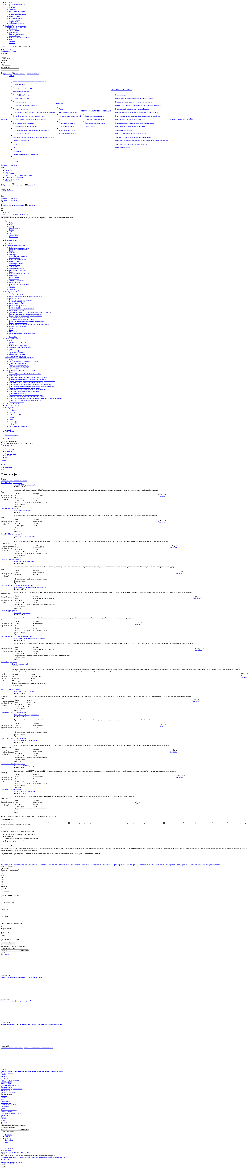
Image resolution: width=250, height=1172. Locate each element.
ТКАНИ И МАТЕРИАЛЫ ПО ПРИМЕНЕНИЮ (25, 374)
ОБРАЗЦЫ (8, 181)
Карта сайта (5, 1159)
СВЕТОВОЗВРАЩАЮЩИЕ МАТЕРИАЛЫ (19, 176)
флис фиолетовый (158, 865)
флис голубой (132, 865)
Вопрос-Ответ (5, 1090)
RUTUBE (8, 455)
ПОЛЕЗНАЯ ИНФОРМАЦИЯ (19, 249)
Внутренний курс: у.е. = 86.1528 (11, 1163)
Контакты (4, 1122)
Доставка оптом (6, 1115)
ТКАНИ (7, 172)
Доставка (4, 1076)
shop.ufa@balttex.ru (9, 445)
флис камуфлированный (211, 865)
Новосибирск (13, 237)
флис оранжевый (144, 865)
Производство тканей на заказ (11, 1113)
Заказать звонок (6, 216)
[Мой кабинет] (2, 187)
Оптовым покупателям (8, 1104)
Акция (3, 1099)
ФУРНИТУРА (9, 174)
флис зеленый (107, 865)
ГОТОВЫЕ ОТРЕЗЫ (12, 179)
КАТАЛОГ (8, 170)
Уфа (10, 233)
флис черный (33, 865)
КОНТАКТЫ (13, 410)
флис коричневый (195, 865)
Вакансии (4, 1120)
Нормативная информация (10, 1085)
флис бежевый (64, 865)
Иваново (11, 230)
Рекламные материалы (8, 1092)
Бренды (3, 1117)
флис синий (43, 865)
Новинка (4, 1096)
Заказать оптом (6, 1108)
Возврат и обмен (6, 1083)
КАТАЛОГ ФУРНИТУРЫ (17, 342)
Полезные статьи (6, 1087)
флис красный (170, 865)
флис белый (53, 865)
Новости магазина (9, 948)
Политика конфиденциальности (11, 1089)
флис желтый (75, 865)
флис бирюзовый (119, 865)
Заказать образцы (6, 1082)
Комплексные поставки (9, 1110)
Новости (4, 1118)
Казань (11, 231)
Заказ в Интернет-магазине (10, 1080)
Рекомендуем (5, 1101)
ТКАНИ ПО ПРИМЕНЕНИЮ (15, 177)
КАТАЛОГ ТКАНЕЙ (16, 295)
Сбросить (11, 943)
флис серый (85, 865)
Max (6, 457)
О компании (5, 1106)
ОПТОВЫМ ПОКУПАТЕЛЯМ (19, 273)
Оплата (3, 1075)
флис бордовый (182, 865)
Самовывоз (4, 1078)
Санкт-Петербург (14, 228)
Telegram (10, 451)
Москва (11, 226)
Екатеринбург (13, 235)
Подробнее (161, 496)
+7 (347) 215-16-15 (7, 46)
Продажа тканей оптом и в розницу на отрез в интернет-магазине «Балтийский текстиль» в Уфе (33, 1157)
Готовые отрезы (6, 1103)
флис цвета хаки (6, 865)
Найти (3, 1166)
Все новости (5, 954)
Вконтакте (10, 449)
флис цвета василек (20, 865)
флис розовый (96, 865)
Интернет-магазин (7, 1073)
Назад (10, 223)
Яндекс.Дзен (11, 454)
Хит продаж (5, 1097)
